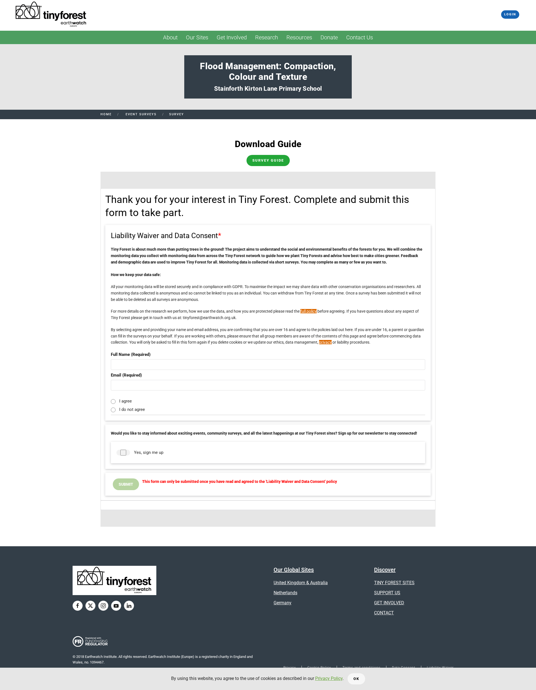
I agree (125, 400)
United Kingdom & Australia (301, 582)
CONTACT (384, 612)
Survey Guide (268, 160)
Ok (356, 679)
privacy (325, 342)
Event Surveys (140, 114)
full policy (308, 311)
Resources (299, 37)
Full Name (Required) (130, 354)
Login (510, 14)
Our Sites (197, 37)
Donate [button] (329, 37)
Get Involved (232, 37)
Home (106, 114)
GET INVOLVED (389, 602)
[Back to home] (51, 14)
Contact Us (359, 37)
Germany (282, 602)
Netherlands (285, 592)
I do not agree (132, 409)
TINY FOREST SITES (394, 582)
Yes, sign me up (148, 452)
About (170, 37)
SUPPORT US (387, 592)
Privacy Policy (329, 678)
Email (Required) (126, 375)
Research (266, 37)
